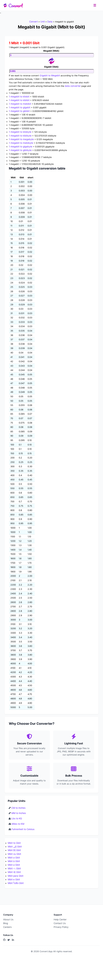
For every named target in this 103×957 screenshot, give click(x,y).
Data (49, 21)
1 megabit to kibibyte (20, 135)
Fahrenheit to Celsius (23, 829)
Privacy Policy (61, 927)
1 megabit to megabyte (21, 139)
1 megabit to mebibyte (21, 143)
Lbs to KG (16, 818)
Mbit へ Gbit (14, 868)
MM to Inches (18, 813)
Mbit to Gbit (14, 843)
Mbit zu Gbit (14, 854)
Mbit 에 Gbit (14, 872)
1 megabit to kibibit (19, 100)
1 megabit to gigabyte (20, 146)
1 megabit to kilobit (19, 96)
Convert (15, 5)
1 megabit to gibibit (19, 111)
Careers (7, 927)
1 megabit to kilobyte (20, 132)
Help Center (60, 919)
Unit (42, 21)
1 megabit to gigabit (19, 107)
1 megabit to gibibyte (20, 150)
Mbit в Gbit (14, 879)
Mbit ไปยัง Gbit (16, 883)
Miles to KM (18, 824)
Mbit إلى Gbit (15, 846)
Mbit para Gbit (15, 876)
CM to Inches (18, 808)
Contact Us (60, 923)
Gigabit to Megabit (50, 75)
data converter (73, 86)
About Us (8, 919)
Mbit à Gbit (14, 861)
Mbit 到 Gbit (14, 850)
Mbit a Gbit (14, 857)
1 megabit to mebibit (20, 103)
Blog (5, 923)
